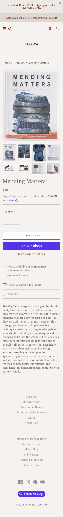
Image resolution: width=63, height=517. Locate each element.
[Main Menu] (4, 28)
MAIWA (31, 44)
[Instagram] (28, 482)
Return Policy (31, 402)
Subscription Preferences (32, 412)
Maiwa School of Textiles (31, 438)
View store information (18, 275)
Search (31, 417)
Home (6, 62)
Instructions (31, 465)
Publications (31, 454)
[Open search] (10, 28)
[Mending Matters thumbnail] (9, 152)
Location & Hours (31, 407)
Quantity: (8, 212)
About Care (31, 423)
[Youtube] (42, 482)
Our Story (31, 396)
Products (19, 62)
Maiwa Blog (31, 449)
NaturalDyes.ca (31, 444)
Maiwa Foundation (31, 459)
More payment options (31, 254)
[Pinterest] (35, 482)
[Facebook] (20, 482)
